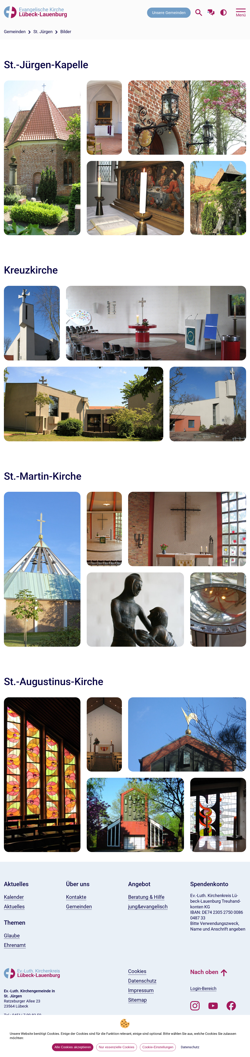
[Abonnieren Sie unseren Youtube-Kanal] (213, 1006)
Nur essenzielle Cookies (116, 1047)
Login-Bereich (203, 988)
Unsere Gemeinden (169, 12)
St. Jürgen (43, 31)
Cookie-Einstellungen (157, 1047)
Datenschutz (190, 1047)
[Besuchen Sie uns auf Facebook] (231, 1006)
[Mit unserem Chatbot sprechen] (211, 11)
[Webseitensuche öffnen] (199, 12)
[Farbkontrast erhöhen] (223, 12)
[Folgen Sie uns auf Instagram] (195, 1006)
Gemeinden (15, 31)
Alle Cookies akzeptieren (72, 1047)
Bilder (65, 31)
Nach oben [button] (204, 972)
